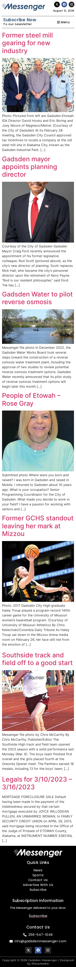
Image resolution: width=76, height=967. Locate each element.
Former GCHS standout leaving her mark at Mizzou (38, 526)
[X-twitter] (57, 4)
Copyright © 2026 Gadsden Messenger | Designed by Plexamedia (38, 961)
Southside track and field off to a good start (37, 659)
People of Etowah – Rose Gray (31, 399)
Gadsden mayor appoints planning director (29, 167)
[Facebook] (64, 4)
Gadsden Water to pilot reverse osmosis (37, 298)
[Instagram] (71, 4)
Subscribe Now (19, 20)
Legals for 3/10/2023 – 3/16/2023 (37, 783)
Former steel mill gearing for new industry (27, 43)
